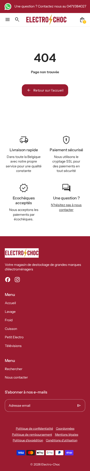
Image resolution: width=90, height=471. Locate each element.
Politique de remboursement (32, 434)
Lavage (10, 311)
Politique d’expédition (28, 440)
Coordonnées (65, 428)
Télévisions (13, 346)
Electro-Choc (50, 464)
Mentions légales (66, 434)
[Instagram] (17, 279)
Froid (8, 320)
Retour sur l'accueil (45, 90)
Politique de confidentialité (34, 428)
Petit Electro (14, 337)
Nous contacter (16, 377)
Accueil (10, 303)
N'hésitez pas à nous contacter (66, 207)
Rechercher (13, 369)
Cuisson (11, 329)
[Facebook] (8, 279)
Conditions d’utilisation (61, 440)
